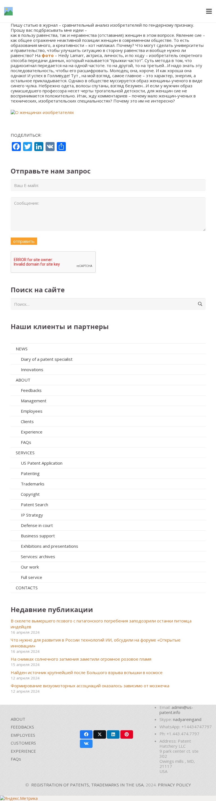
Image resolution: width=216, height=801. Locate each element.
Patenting (30, 473)
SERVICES (25, 452)
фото (48, 55)
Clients (27, 421)
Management (33, 400)
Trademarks (32, 484)
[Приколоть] (126, 734)
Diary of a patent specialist (47, 359)
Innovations (32, 369)
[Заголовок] (8, 11)
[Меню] (209, 11)
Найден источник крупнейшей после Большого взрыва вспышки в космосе (87, 672)
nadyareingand (187, 719)
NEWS (22, 349)
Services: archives (38, 556)
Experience (31, 432)
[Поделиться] (86, 734)
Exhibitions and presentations (49, 546)
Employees (31, 411)
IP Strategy (32, 515)
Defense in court (37, 525)
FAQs (26, 442)
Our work (30, 567)
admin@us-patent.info (176, 709)
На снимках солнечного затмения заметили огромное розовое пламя (81, 659)
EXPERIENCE (23, 751)
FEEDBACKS (22, 727)
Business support (38, 535)
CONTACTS (27, 587)
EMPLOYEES (23, 735)
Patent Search (34, 504)
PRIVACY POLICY (174, 785)
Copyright (30, 494)
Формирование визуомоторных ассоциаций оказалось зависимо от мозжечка (90, 685)
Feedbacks (31, 390)
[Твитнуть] (99, 734)
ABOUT (23, 380)
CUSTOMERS (23, 743)
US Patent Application (41, 463)
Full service (31, 577)
